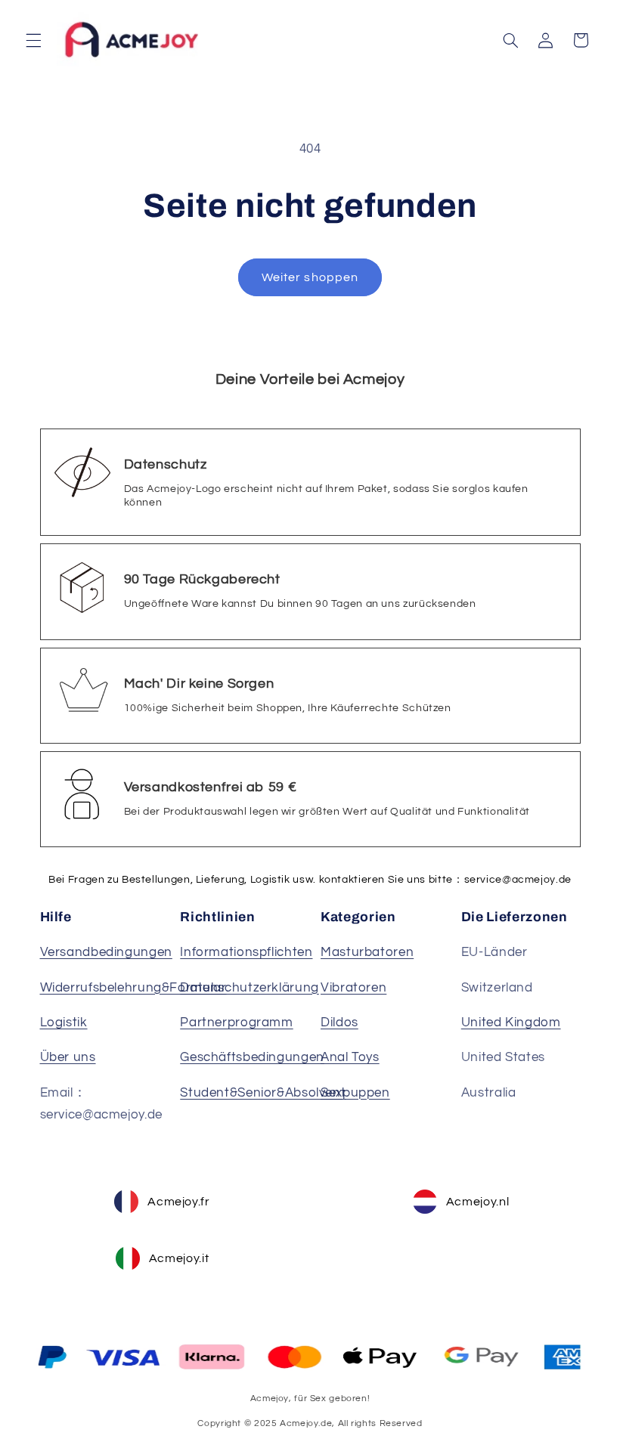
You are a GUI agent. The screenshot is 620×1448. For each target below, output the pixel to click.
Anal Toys (350, 1057)
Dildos (339, 1022)
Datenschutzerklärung (249, 988)
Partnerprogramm (236, 1022)
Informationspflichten (246, 952)
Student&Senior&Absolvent (263, 1093)
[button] (33, 40)
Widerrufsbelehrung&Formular (133, 988)
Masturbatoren (367, 952)
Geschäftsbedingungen (252, 1057)
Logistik (64, 1022)
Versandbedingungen (106, 952)
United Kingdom (511, 1022)
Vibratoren (353, 988)
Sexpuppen (355, 1093)
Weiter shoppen (310, 277)
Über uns (68, 1057)
